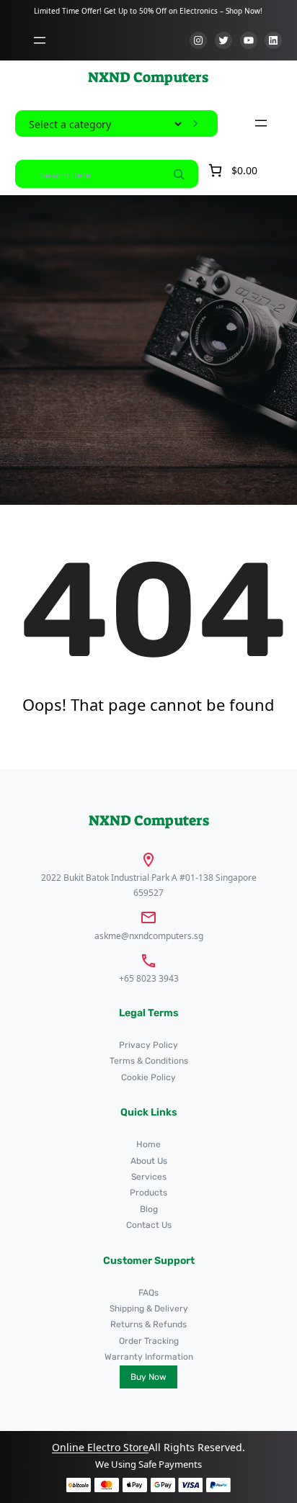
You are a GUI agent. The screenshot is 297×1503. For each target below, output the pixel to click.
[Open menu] (40, 40)
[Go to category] (196, 123)
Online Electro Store (100, 1447)
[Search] (178, 173)
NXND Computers (148, 77)
